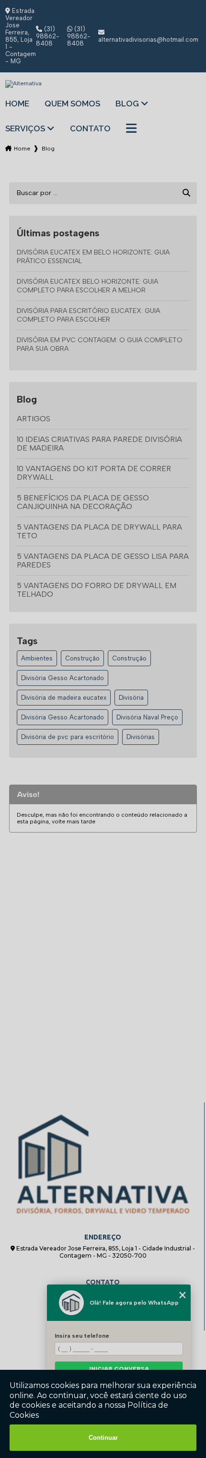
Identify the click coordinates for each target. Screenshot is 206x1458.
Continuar (103, 1437)
